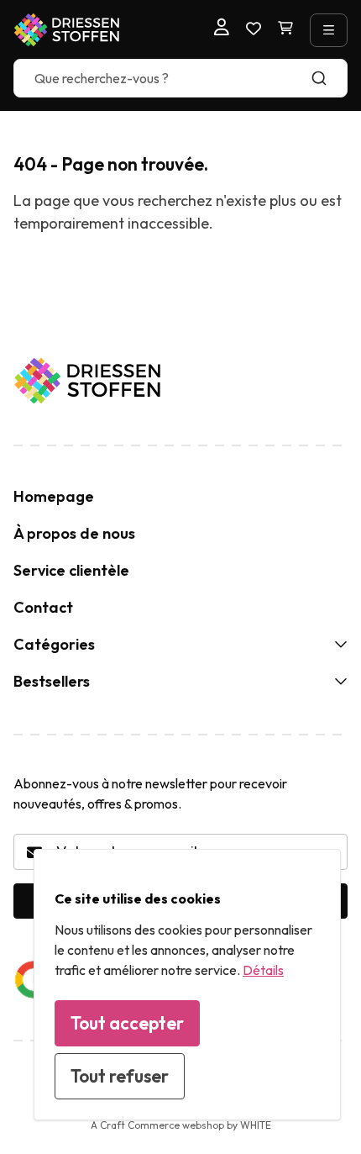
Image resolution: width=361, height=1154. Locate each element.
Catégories (54, 644)
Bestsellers (51, 681)
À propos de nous (74, 533)
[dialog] (187, 984)
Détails (263, 970)
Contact (43, 607)
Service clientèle (71, 570)
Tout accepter (127, 1023)
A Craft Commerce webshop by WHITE (181, 1125)
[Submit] (327, 78)
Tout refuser (120, 1076)
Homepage (53, 496)
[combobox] (180, 78)
